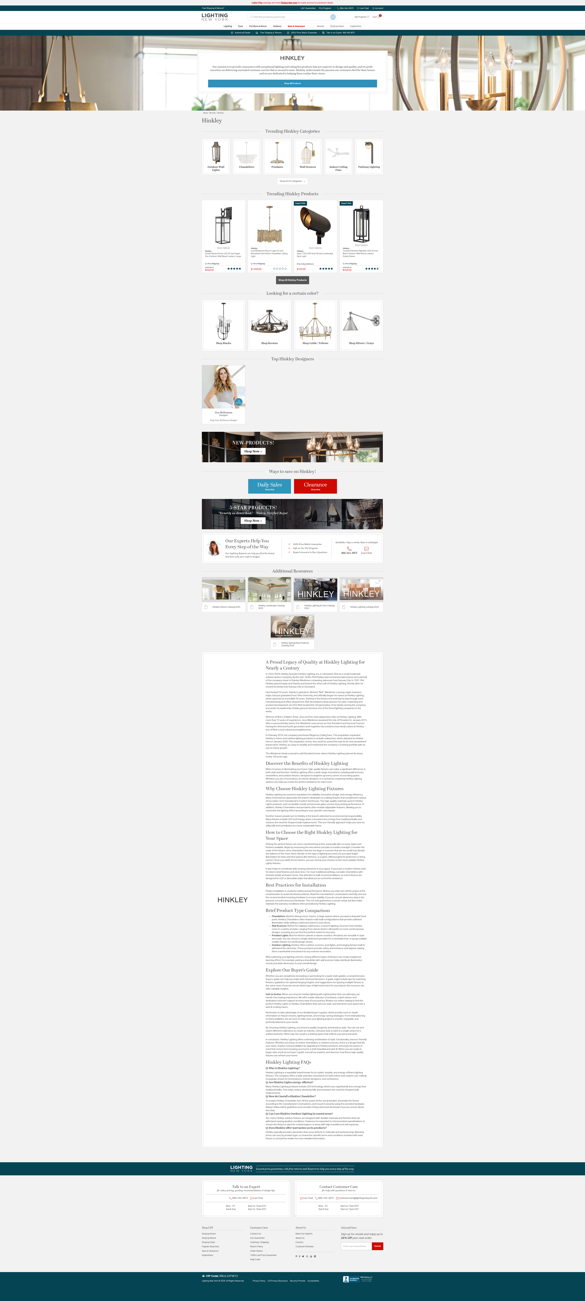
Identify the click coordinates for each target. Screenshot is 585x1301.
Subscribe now (289, 3)
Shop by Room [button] (337, 26)
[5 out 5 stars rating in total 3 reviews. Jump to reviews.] (326, 268)
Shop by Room (209, 1234)
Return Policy (256, 1247)
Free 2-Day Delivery (305, 263)
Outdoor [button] (277, 26)
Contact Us (255, 1234)
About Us (300, 1238)
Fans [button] (240, 26)
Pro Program (325, 8)
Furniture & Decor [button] (258, 26)
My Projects (361, 17)
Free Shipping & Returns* (213, 8)
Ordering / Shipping (259, 1242)
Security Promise (297, 1281)
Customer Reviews (305, 1247)
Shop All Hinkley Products (292, 280)
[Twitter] (303, 1256)
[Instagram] (307, 1256)
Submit (377, 1246)
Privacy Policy (259, 1281)
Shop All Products (292, 83)
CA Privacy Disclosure (278, 1281)
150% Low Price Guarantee (263, 1255)
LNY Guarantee (308, 8)
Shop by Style (208, 1242)
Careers (299, 1242)
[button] (377, 8)
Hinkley (220, 112)
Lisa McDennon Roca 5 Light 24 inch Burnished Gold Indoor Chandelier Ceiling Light (269, 253)
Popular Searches (210, 1247)
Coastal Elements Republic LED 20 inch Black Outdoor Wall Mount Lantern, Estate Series (360, 253)
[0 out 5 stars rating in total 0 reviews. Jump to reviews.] (280, 268)
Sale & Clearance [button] (296, 26)
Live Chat (364, 8)
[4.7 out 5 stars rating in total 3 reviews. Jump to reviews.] (372, 268)
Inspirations (207, 1255)
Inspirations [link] (355, 26)
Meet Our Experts (304, 1234)
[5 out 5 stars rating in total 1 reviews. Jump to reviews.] (234, 268)
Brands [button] (320, 26)
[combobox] (292, 17)
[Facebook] (299, 1256)
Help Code (255, 1260)
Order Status (256, 1251)
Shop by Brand (209, 1238)
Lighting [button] (228, 26)
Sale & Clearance (210, 1251)
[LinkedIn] (315, 1256)
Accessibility (313, 1281)
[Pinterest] (296, 1256)
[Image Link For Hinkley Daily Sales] (269, 486)
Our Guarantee (257, 1238)
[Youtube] (311, 1256)
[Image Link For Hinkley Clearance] (315, 486)
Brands (213, 112)
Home (205, 112)
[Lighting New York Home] (215, 17)
